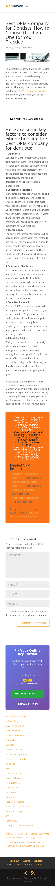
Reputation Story (14, 811)
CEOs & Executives (15, 735)
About (26, 860)
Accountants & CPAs (16, 716)
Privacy (28, 864)
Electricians (11, 763)
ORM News (26, 47)
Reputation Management (18, 806)
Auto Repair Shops (15, 725)
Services (38, 860)
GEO (8, 768)
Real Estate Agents (15, 801)
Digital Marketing (14, 749)
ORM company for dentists (32, 90)
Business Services (14, 730)
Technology (11, 820)
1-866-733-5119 (28, 704)
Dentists (10, 744)
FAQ (18, 864)
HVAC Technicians (14, 778)
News (10, 864)
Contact (40, 864)
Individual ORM (13, 782)
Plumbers (10, 796)
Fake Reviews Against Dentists (27, 497)
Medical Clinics (13, 787)
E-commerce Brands (16, 759)
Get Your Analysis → (27, 693)
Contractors (11, 740)
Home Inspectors (14, 773)
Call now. (14, 860)
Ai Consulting (12, 721)
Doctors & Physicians (16, 754)
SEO (8, 816)
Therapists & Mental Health (19, 825)
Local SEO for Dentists (23, 489)
